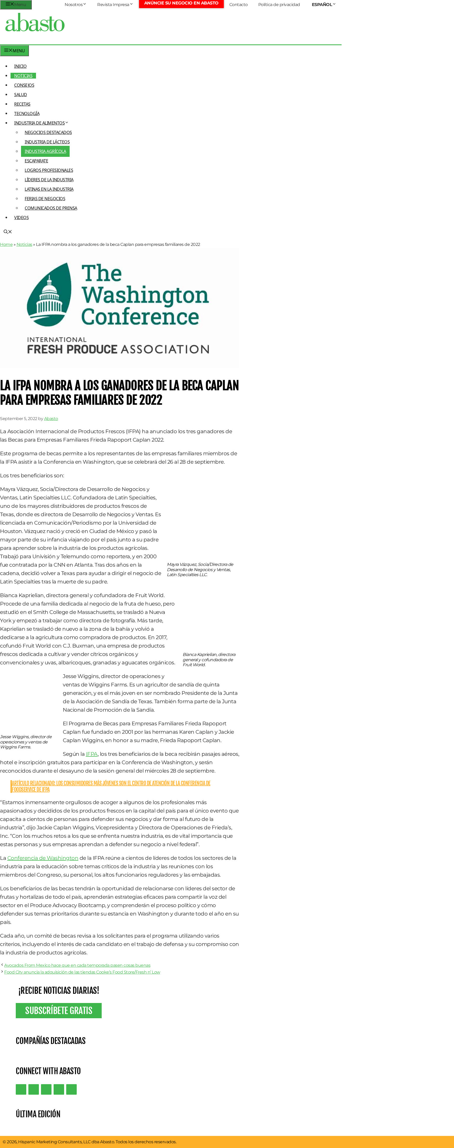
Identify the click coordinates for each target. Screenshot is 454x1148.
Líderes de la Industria (49, 180)
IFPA (92, 754)
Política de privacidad (279, 4)
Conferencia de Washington (43, 858)
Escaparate (36, 161)
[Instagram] (46, 1089)
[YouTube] (59, 1089)
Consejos (24, 85)
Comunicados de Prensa (51, 208)
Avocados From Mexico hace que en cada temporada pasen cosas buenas (77, 965)
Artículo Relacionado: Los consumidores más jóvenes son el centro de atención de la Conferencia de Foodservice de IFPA (111, 786)
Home (6, 244)
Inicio (20, 66)
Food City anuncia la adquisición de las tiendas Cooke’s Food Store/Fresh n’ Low (82, 972)
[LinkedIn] (33, 1089)
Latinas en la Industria (49, 189)
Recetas (22, 104)
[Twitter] (21, 1089)
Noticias (23, 76)
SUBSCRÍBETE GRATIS (58, 1010)
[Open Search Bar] (8, 232)
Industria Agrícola (45, 151)
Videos (21, 217)
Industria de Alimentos (39, 123)
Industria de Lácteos (47, 142)
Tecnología (26, 113)
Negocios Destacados (48, 132)
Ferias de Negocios (45, 198)
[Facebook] (71, 1089)
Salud (20, 94)
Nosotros (73, 4)
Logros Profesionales (49, 170)
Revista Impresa (113, 4)
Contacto (238, 4)
